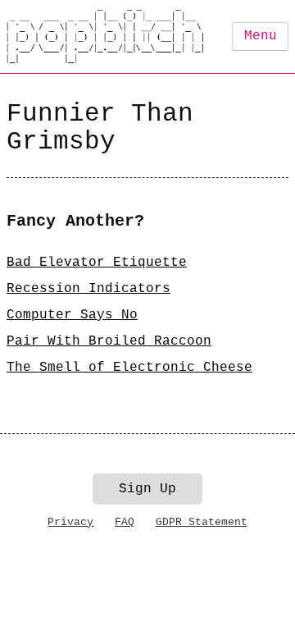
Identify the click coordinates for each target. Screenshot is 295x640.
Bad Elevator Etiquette (97, 262)
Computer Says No (72, 315)
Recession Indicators (88, 288)
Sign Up (147, 489)
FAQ (124, 522)
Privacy (70, 522)
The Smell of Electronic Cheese (129, 367)
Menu (260, 36)
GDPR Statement (201, 522)
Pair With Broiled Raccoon (109, 341)
